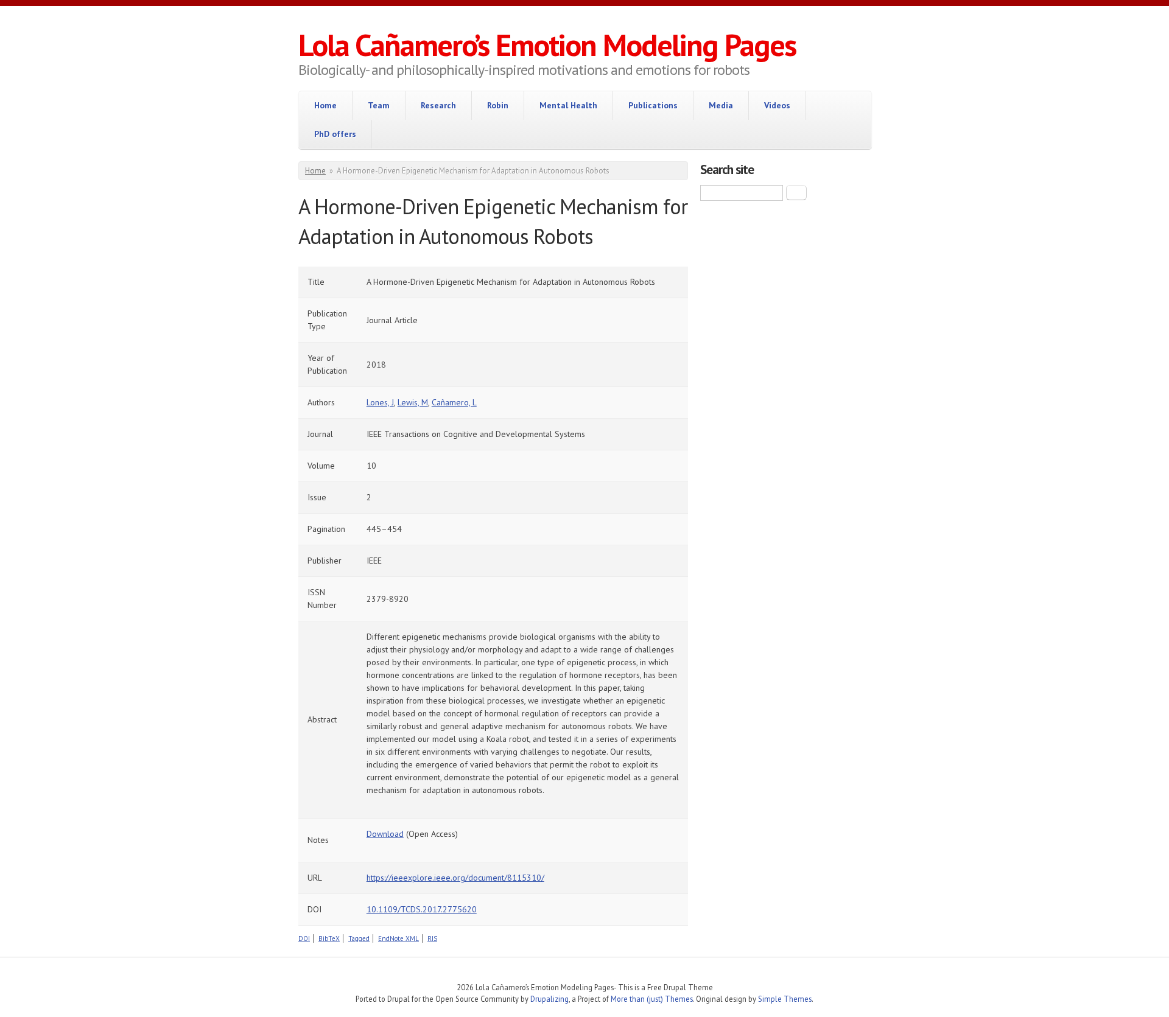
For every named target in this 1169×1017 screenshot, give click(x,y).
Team (379, 105)
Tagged (359, 938)
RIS (432, 938)
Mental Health (568, 105)
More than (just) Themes (652, 999)
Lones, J (380, 402)
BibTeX (329, 938)
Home (325, 105)
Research (438, 105)
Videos (777, 105)
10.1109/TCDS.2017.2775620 (422, 909)
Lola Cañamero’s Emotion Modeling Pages (547, 45)
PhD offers (335, 133)
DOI (304, 938)
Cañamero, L (454, 402)
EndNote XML (398, 938)
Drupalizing (549, 999)
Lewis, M (413, 402)
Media (721, 105)
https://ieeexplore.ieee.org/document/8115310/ (455, 877)
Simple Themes (785, 999)
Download (385, 833)
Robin (497, 105)
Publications (653, 105)
